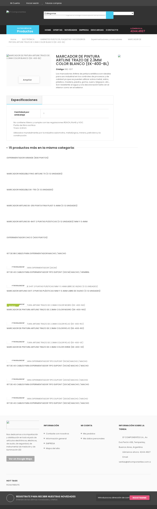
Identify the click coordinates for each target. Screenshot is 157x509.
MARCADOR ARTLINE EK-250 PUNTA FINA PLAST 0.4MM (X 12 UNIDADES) (42, 205)
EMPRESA (50, 443)
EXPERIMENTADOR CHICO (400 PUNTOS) (27, 237)
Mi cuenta (86, 425)
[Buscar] (109, 15)
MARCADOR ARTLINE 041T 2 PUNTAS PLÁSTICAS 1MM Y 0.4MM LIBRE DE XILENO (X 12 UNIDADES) (53, 291)
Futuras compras (53, 3)
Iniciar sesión (32, 3)
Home (13, 39)
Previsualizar (18, 266)
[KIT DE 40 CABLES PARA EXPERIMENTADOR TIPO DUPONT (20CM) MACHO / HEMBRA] (78, 267)
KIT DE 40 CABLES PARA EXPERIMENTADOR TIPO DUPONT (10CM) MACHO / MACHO (48, 365)
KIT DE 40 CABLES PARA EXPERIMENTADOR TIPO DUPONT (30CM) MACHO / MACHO (48, 403)
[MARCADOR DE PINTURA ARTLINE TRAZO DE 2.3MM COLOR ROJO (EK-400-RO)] (78, 324)
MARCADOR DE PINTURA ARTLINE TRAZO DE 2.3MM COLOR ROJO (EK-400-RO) (45, 328)
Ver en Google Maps (20, 458)
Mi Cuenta (15, 3)
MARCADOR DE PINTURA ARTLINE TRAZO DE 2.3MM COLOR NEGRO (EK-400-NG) (46, 309)
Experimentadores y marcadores (106, 39)
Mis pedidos (89, 433)
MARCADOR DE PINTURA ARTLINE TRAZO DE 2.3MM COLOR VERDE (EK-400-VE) (45, 347)
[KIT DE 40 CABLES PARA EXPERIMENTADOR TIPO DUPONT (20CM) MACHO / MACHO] (78, 380)
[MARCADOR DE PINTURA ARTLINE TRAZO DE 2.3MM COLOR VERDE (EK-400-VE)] (78, 342)
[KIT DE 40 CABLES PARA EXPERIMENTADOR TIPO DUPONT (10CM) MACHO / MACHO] (78, 361)
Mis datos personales (94, 438)
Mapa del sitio (53, 448)
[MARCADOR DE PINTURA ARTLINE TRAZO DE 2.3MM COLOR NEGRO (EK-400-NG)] (78, 305)
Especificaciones (24, 100)
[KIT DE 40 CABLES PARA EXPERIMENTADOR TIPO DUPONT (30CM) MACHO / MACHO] (78, 398)
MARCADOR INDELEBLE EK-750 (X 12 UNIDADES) (30, 189)
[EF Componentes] (22, 15)
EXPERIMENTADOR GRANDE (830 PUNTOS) (27, 157)
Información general (56, 438)
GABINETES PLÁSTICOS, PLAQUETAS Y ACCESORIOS (62, 39)
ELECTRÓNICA (28, 39)
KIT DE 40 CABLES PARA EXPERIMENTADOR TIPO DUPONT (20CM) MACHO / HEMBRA (48, 272)
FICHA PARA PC (13, 485)
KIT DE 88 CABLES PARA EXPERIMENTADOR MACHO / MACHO (36, 253)
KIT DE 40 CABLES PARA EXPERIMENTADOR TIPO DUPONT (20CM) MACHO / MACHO (48, 384)
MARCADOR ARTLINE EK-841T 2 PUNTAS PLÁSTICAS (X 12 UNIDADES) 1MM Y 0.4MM (47, 221)
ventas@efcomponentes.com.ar (135, 461)
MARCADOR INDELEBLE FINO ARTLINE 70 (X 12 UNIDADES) (34, 173)
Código (60, 69)
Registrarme (139, 497)
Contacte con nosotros (57, 433)
